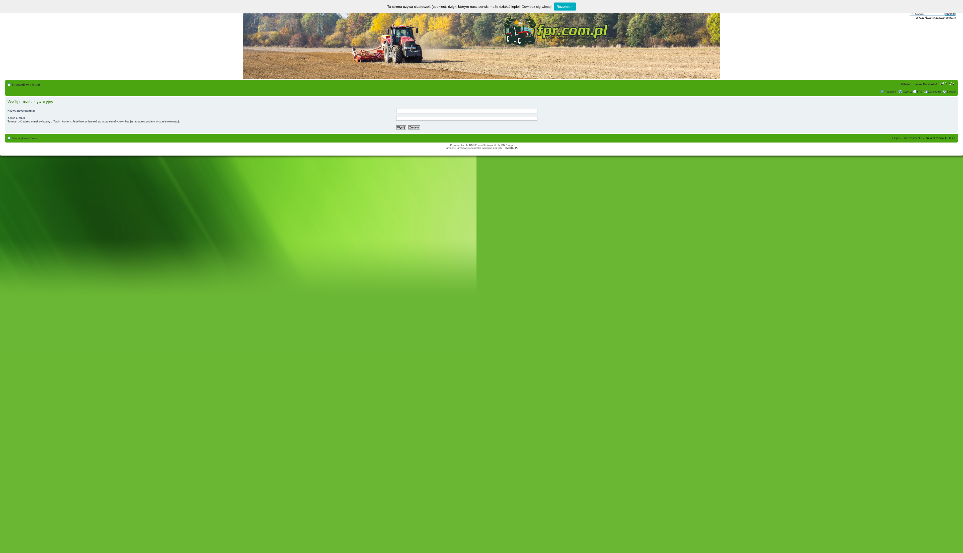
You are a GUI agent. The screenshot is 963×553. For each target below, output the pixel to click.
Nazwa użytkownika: (21, 110)
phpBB (469, 145)
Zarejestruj (934, 91)
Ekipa (895, 138)
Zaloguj (951, 91)
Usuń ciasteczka (912, 138)
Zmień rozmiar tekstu (943, 83)
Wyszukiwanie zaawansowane (935, 17)
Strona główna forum (26, 84)
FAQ (920, 91)
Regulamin (891, 91)
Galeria (907, 91)
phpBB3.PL (511, 148)
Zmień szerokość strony (951, 83)
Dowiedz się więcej (536, 7)
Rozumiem (565, 7)
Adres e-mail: (16, 117)
